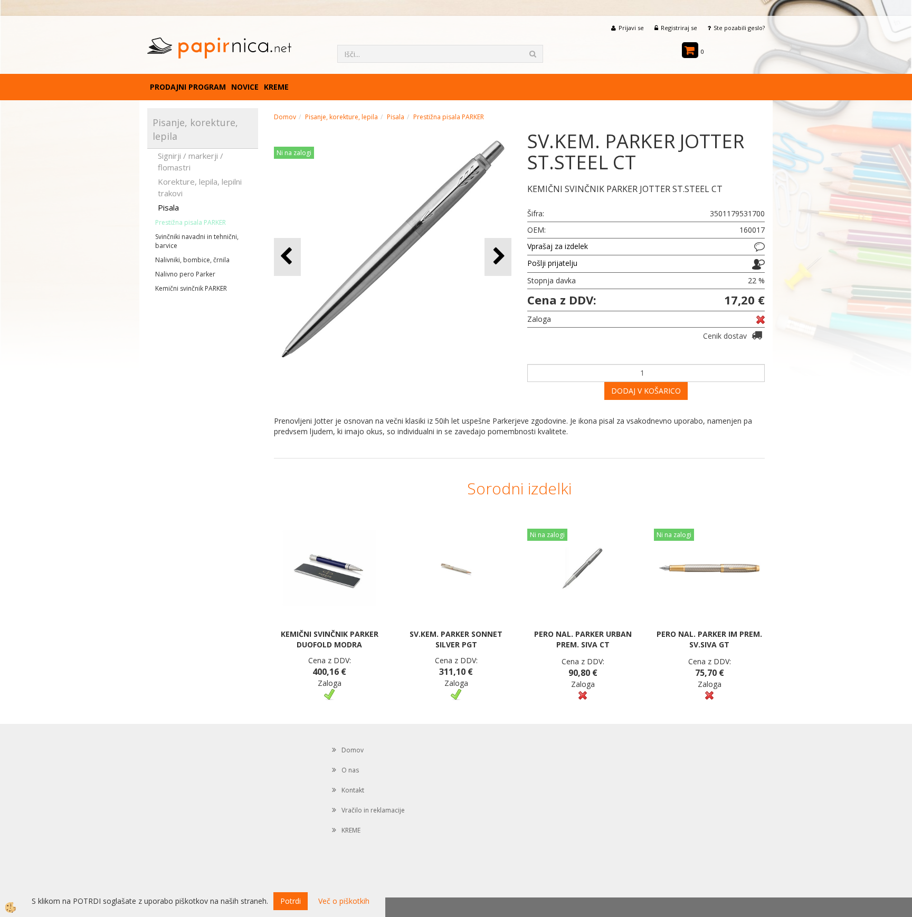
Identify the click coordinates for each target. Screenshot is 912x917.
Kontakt (352, 790)
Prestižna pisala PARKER (190, 222)
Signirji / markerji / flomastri (190, 161)
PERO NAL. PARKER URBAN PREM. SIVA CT (583, 639)
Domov (285, 116)
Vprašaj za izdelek (557, 246)
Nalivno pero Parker (185, 274)
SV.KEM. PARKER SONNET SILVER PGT (456, 639)
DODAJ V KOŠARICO (646, 391)
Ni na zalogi (294, 152)
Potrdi (290, 901)
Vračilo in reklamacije (373, 810)
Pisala (168, 207)
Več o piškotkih (343, 901)
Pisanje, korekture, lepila (341, 116)
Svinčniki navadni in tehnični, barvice (197, 241)
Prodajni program (188, 87)
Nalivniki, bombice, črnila (192, 259)
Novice (245, 87)
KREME (276, 87)
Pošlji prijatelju (552, 263)
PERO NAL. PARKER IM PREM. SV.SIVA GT (709, 639)
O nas (350, 770)
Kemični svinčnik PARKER (191, 288)
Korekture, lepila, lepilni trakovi (200, 187)
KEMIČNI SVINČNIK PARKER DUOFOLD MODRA (329, 639)
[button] (497, 256)
